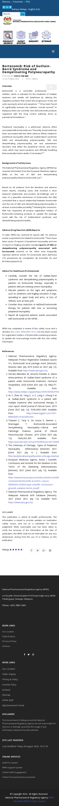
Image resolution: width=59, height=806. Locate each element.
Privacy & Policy (9, 641)
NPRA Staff (7, 700)
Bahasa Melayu (19, 9)
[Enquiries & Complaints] (34, 37)
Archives (6, 646)
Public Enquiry (8, 636)
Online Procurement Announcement (18, 777)
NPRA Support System (12, 767)
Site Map (18, 801)
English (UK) (34, 9)
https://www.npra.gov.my (35, 370)
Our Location (8, 631)
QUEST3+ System (10, 762)
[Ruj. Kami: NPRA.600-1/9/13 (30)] (25, 331)
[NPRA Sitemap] (46, 37)
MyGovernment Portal (13, 705)
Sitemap (6, 694)
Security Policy (9, 684)
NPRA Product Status (34, 801)
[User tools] (51, 87)
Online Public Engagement (14, 772)
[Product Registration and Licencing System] (21, 37)
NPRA (51, 797)
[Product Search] (8, 37)
